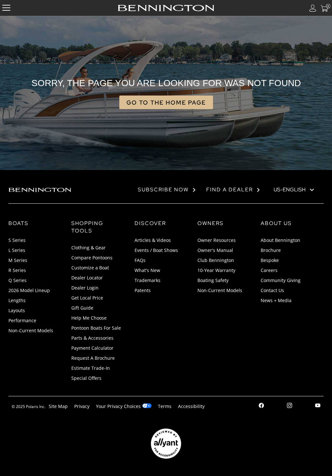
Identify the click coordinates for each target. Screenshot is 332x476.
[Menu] (6, 8)
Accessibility (191, 406)
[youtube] (317, 406)
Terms (165, 406)
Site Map (58, 406)
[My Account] (313, 8)
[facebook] (261, 406)
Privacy (81, 406)
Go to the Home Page (166, 102)
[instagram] (289, 406)
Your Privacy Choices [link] (118, 406)
